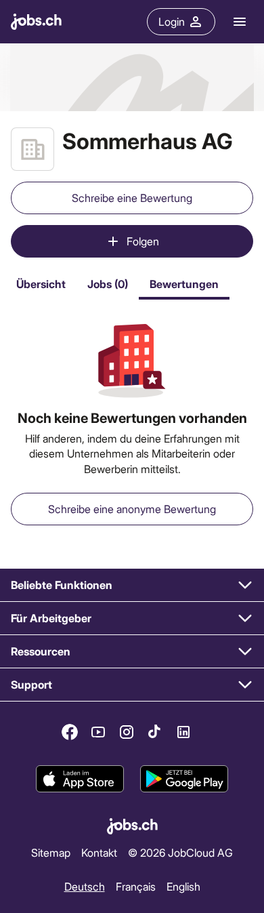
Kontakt (99, 851)
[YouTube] (98, 732)
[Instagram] (126, 732)
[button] (132, 585)
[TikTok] (155, 732)
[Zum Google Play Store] (184, 779)
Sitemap (50, 851)
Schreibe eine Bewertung (132, 197)
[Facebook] (70, 732)
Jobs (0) (107, 283)
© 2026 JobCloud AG (180, 851)
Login (171, 21)
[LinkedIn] (183, 732)
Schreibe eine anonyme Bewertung (132, 508)
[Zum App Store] (80, 779)
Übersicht (41, 283)
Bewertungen (184, 283)
